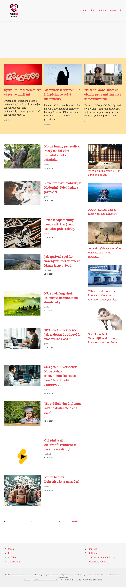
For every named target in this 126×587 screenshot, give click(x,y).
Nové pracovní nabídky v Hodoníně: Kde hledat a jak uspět (62, 187)
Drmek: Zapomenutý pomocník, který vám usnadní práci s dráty (59, 224)
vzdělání (7, 120)
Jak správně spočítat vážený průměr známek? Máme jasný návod (62, 260)
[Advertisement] (63, 39)
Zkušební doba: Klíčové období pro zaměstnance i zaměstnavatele (102, 94)
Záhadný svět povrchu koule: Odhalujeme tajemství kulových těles (102, 295)
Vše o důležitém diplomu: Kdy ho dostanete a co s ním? (62, 407)
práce (86, 121)
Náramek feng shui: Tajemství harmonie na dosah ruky (61, 297)
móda (46, 164)
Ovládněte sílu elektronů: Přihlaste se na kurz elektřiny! (60, 444)
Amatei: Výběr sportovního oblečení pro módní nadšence (104, 252)
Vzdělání (101, 10)
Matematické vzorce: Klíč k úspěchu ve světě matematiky (62, 94)
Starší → (76, 521)
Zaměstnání (114, 10)
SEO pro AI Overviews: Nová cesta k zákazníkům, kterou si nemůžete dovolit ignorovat (60, 376)
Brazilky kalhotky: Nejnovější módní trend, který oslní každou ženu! (103, 338)
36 (58, 521)
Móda (83, 10)
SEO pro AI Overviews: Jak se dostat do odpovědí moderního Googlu (62, 334)
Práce (91, 10)
